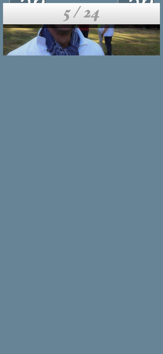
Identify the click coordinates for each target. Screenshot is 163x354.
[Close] (14, 14)
